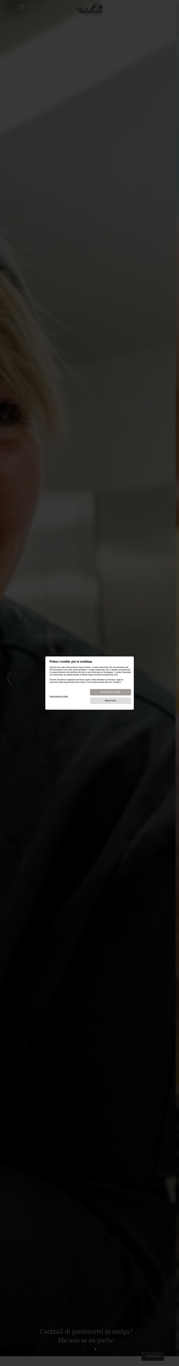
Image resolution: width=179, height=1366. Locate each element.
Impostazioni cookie (59, 696)
